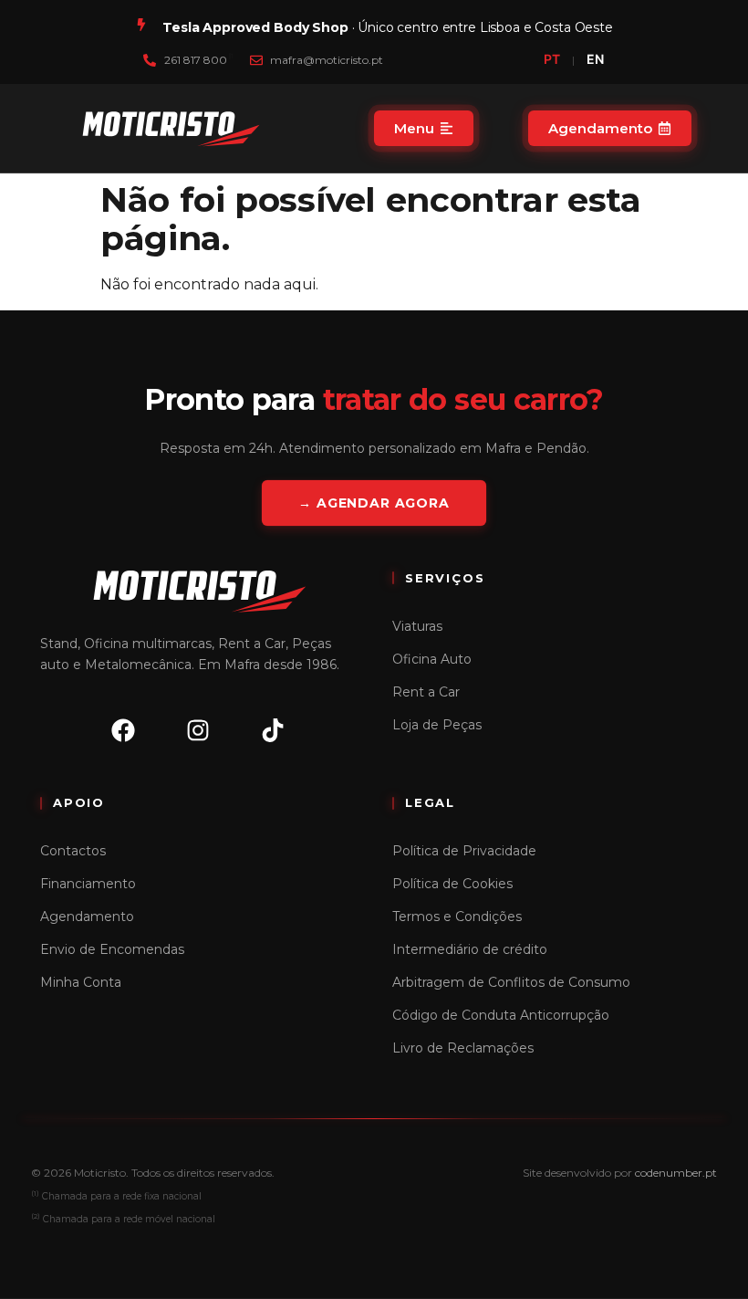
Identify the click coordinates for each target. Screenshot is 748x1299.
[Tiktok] (272, 730)
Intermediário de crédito (469, 949)
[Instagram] (198, 730)
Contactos (73, 851)
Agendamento (87, 916)
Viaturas (417, 626)
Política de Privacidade (464, 851)
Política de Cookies (452, 883)
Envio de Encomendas (112, 949)
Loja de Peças (437, 725)
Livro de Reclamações (463, 1048)
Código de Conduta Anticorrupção (500, 1015)
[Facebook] (123, 730)
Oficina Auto (432, 659)
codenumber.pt (676, 1172)
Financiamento (88, 883)
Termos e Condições (457, 916)
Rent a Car (426, 692)
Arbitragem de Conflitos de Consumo (511, 982)
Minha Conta (80, 982)
